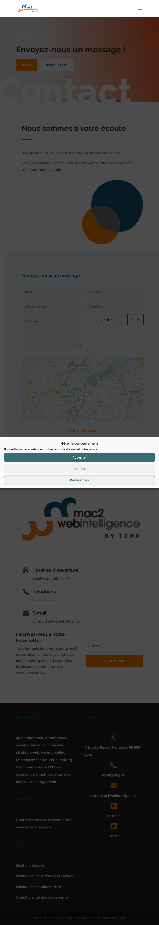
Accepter (79, 457)
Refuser (79, 469)
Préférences (79, 480)
